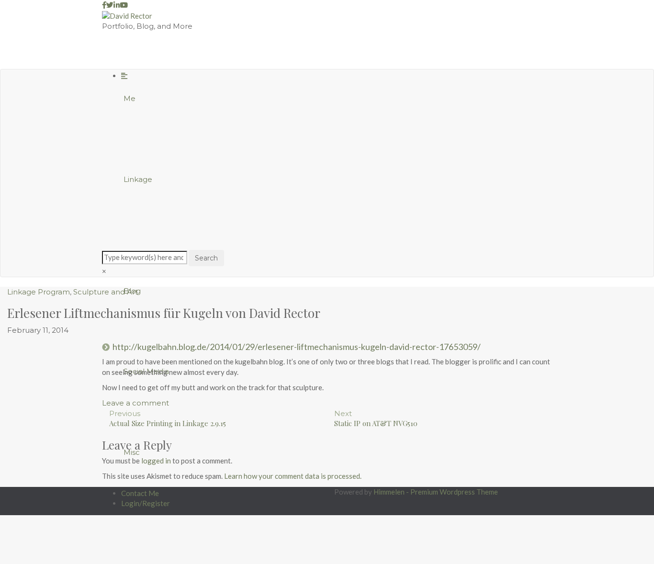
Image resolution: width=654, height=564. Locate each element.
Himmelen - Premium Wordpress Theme (435, 491)
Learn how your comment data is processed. (292, 476)
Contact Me (140, 493)
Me (129, 98)
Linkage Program (38, 291)
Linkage (138, 179)
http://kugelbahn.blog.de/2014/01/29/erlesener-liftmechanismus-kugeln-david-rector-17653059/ (297, 346)
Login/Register (145, 503)
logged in (156, 460)
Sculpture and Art (105, 291)
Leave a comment (135, 402)
